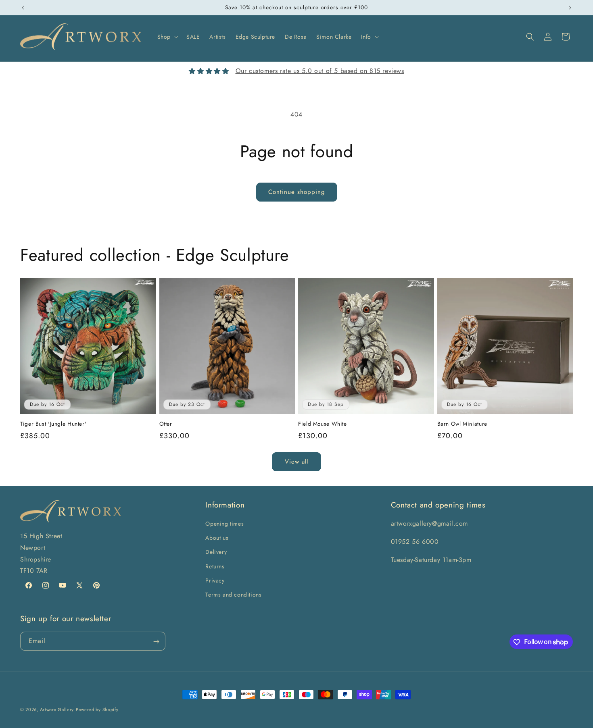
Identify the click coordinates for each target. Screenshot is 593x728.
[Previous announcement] (23, 7)
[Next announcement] (570, 7)
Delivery (216, 552)
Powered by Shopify (97, 709)
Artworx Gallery (57, 709)
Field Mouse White (322, 424)
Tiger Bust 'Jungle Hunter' (53, 424)
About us (216, 538)
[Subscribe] (156, 641)
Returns (214, 566)
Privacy (214, 580)
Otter (165, 424)
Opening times (224, 524)
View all (296, 461)
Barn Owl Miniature (462, 424)
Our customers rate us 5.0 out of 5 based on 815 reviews (320, 70)
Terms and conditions (233, 595)
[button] (167, 36)
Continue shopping (296, 191)
